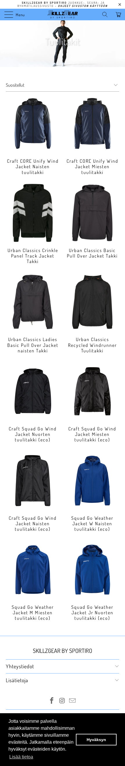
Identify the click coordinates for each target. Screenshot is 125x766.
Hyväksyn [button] (96, 739)
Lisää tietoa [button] (21, 756)
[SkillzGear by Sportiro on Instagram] (62, 701)
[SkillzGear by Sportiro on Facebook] (51, 701)
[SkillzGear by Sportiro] (62, 14)
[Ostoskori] (119, 14)
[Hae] (107, 14)
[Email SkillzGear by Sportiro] (72, 701)
